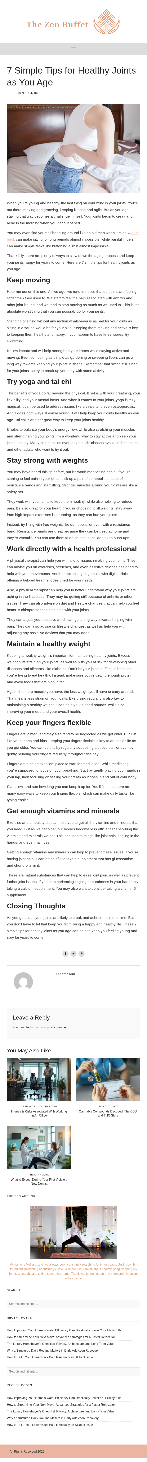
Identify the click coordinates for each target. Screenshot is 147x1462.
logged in (36, 1027)
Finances (29, 1106)
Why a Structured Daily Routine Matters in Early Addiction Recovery (53, 1350)
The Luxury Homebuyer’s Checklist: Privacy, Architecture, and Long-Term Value (60, 1343)
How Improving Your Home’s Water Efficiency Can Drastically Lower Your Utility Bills (64, 1330)
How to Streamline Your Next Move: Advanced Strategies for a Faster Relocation (61, 1337)
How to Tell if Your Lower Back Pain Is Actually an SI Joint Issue (50, 1357)
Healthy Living (28, 93)
